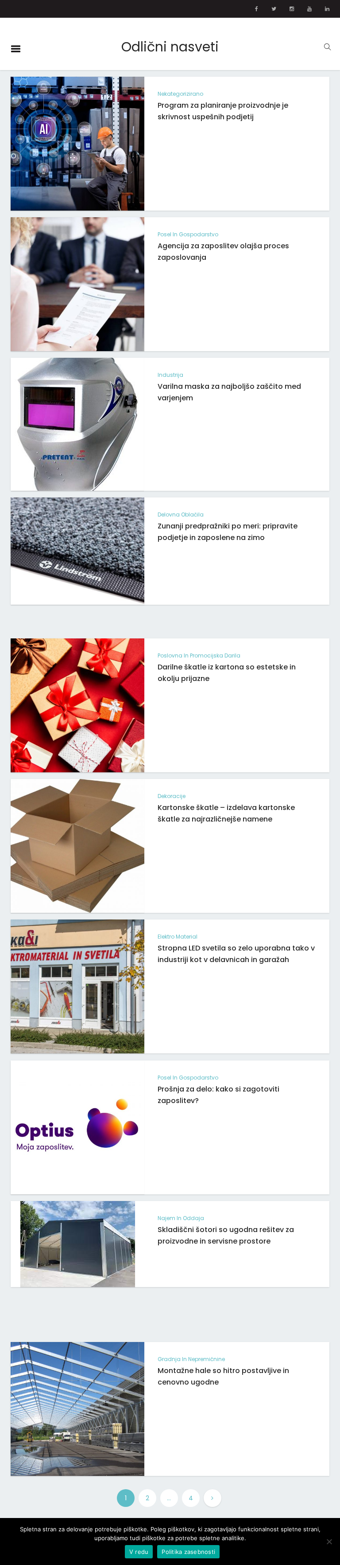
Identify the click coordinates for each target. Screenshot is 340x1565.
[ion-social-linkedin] (327, 9)
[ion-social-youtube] (309, 9)
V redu (139, 1551)
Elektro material (177, 936)
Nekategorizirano (180, 94)
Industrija (170, 375)
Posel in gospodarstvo (188, 234)
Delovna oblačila (181, 514)
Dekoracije (171, 796)
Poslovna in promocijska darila (199, 655)
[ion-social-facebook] (256, 9)
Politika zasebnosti (188, 1551)
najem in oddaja (181, 1218)
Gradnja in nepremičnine (191, 1359)
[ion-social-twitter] (273, 9)
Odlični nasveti (170, 46)
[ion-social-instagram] (292, 9)
